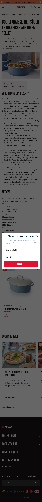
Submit (20, 264)
